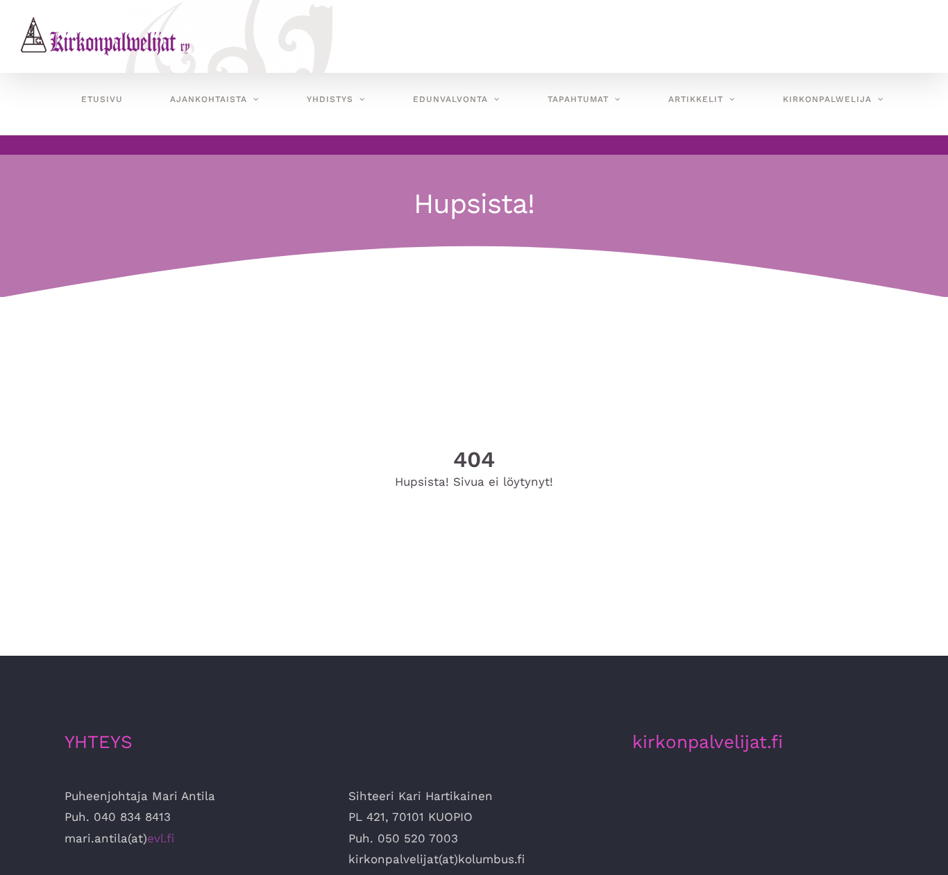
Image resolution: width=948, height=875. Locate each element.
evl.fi (160, 838)
